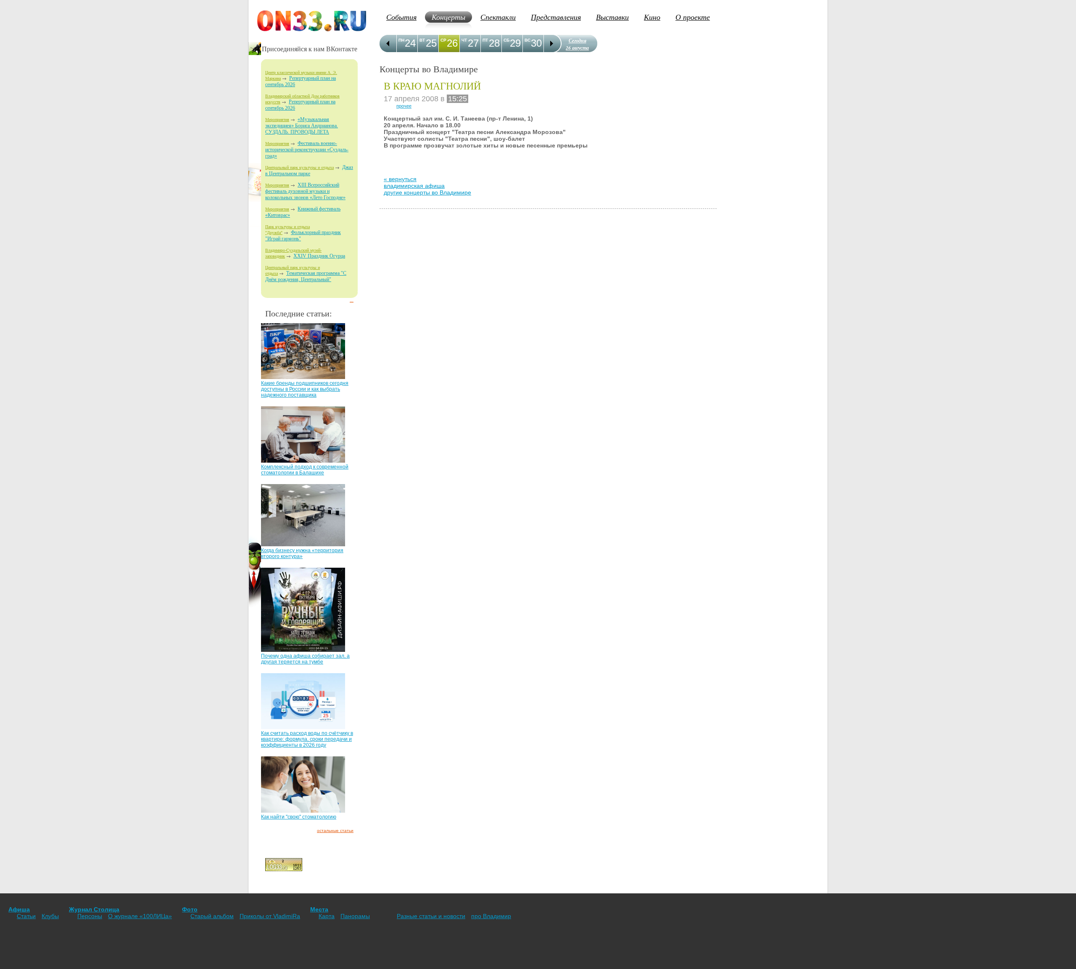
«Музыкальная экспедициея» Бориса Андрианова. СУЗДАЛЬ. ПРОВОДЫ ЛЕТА (301, 125)
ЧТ (464, 40)
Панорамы (355, 916)
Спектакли (498, 17)
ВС (527, 40)
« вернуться (400, 179)
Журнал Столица (94, 909)
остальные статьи (335, 830)
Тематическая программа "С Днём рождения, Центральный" (305, 276)
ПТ (485, 40)
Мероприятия (277, 119)
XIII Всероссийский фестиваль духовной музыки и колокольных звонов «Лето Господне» (305, 191)
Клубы (50, 916)
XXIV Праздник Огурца (319, 256)
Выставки (612, 17)
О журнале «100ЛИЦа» (140, 916)
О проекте (692, 17)
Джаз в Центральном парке (309, 170)
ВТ (422, 40)
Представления (556, 17)
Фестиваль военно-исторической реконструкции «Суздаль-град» (306, 149)
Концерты (448, 17)
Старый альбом (212, 916)
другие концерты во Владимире (427, 192)
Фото (190, 909)
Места (319, 909)
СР (443, 40)
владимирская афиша (414, 185)
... (351, 300)
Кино (652, 17)
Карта (327, 916)
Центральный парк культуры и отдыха (299, 167)
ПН (401, 40)
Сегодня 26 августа (577, 44)
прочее (403, 105)
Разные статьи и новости (431, 916)
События (401, 17)
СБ (506, 40)
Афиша (19, 909)
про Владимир (491, 916)
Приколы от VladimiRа (270, 916)
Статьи (26, 916)
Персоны (89, 916)
